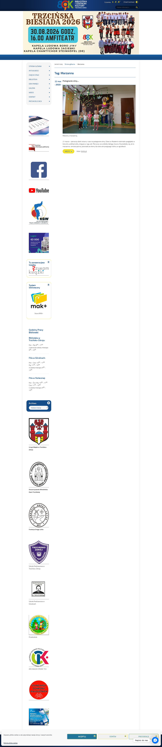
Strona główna (35, 66)
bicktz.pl (84, 151)
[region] (81, 32)
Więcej (69, 151)
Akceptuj (82, 736)
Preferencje (143, 736)
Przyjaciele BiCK (35, 101)
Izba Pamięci (33, 84)
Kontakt (32, 97)
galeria (32, 88)
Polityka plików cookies (11, 743)
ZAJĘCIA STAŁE (34, 75)
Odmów (112, 736)
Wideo (31, 92)
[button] (69, 45)
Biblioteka (33, 79)
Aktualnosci (34, 70)
